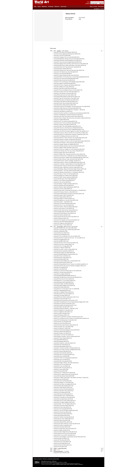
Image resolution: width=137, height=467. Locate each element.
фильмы (53, 464)
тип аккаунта (96, 8)
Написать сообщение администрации (51, 458)
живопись (76, 464)
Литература (50, 6)
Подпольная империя (58, 451)
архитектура (80, 464)
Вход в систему (93, 6)
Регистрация (101, 6)
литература (72, 464)
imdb (80, 19)
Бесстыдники (60, 226)
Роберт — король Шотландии (60, 448)
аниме (65, 464)
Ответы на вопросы (38, 458)
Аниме (39, 6)
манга (68, 464)
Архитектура (63, 6)
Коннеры (59, 50)
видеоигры (61, 464)
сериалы (57, 464)
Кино (35, 6)
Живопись (57, 6)
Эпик (55, 449)
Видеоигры (44, 6)
